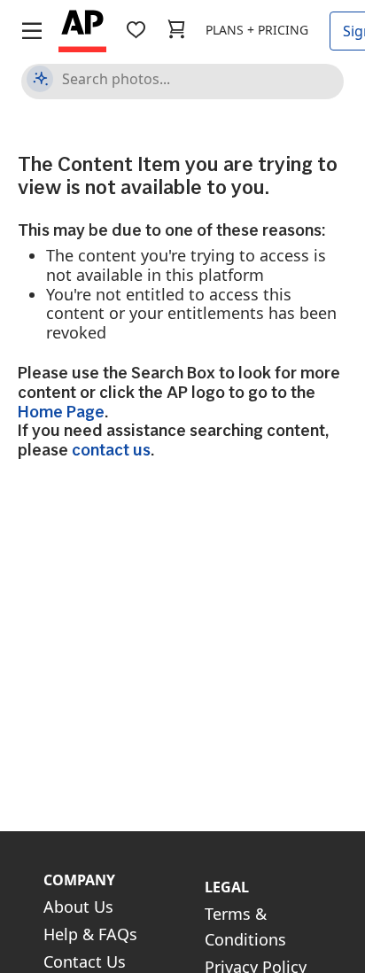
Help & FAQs (90, 934)
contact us (111, 450)
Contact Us (84, 961)
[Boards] (135, 30)
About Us (78, 906)
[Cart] (176, 30)
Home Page (61, 412)
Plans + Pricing (257, 29)
